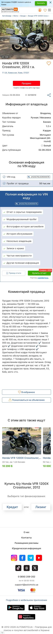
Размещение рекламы (26, 543)
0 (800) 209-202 (26, 576)
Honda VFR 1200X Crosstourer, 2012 (21, 458)
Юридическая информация (26, 548)
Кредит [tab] (12, 507)
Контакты (26, 537)
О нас (26, 532)
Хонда (23, 16)
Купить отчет (41, 272)
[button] (50, 10)
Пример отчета (15, 273)
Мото (15, 16)
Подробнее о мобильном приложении (26, 600)
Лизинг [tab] (40, 507)
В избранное (28, 392)
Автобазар (6, 16)
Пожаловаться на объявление (28, 400)
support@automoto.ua (26, 584)
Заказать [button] (41, 3)
